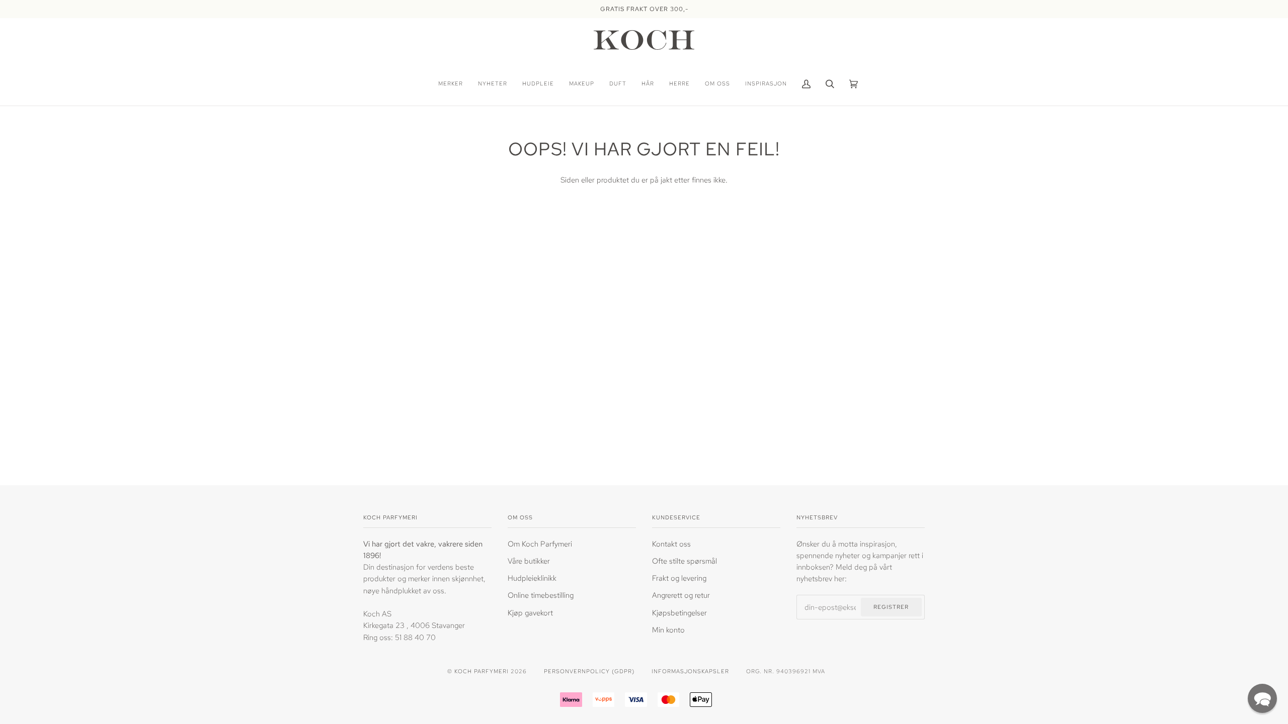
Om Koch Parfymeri (540, 544)
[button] (1262, 698)
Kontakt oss (671, 544)
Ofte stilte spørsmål (684, 561)
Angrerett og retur (681, 595)
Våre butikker (529, 561)
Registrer (891, 606)
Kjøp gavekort (530, 612)
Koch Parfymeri (481, 671)
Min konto (668, 630)
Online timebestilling (541, 595)
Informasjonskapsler (690, 671)
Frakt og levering (679, 578)
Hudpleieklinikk (532, 578)
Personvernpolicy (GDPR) (589, 671)
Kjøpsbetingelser (679, 612)
